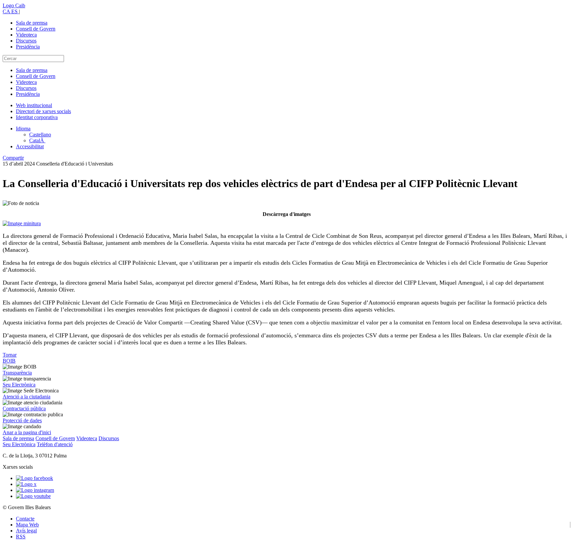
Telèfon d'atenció (55, 444)
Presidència (28, 46)
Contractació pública (24, 408)
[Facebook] (34, 478)
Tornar (10, 355)
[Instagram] (35, 490)
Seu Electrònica (19, 384)
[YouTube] (33, 496)
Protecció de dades (22, 420)
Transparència (17, 372)
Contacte (25, 518)
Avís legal (26, 530)
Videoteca (26, 34)
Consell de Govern (35, 29)
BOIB (9, 361)
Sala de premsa (31, 23)
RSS (21, 536)
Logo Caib (14, 5)
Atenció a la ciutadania (26, 396)
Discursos (26, 40)
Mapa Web (27, 524)
